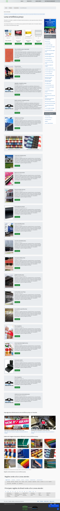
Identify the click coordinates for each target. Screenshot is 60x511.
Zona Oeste (18, 479)
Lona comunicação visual (49, 85)
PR (15, 491)
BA (24, 491)
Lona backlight (47, 39)
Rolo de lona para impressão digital (50, 96)
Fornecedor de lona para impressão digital (49, 54)
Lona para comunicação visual (49, 63)
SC (17, 491)
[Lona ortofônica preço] (8, 33)
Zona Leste (27, 479)
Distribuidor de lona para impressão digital (10, 14)
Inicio (22, 1)
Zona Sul (22, 479)
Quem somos (38, 1)
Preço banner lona (48, 93)
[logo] (7, 1)
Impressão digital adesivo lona (49, 106)
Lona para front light (19, 14)
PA (35, 491)
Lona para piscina (48, 119)
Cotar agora (8, 43)
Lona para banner (31, 14)
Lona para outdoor (25, 14)
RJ (5, 491)
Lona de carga (47, 115)
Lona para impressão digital (50, 46)
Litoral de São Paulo (39, 479)
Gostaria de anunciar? (50, 1)
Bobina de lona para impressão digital (39, 14)
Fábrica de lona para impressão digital (48, 81)
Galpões (46, 121)
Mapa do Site (52, 501)
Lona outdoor (47, 88)
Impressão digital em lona (49, 56)
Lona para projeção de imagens (49, 66)
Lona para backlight (48, 73)
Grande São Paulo (32, 479)
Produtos (29, 1)
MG (8, 491)
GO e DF (30, 491)
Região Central (7, 479)
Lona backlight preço (48, 60)
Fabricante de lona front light (50, 103)
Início (38, 501)
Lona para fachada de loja (49, 75)
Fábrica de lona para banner (50, 101)
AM (33, 491)
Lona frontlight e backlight (49, 108)
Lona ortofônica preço (49, 110)
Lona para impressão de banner (49, 91)
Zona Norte (13, 479)
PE (22, 491)
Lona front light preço (49, 71)
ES (10, 491)
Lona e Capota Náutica (49, 123)
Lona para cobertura (48, 117)
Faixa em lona (47, 41)
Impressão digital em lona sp (50, 69)
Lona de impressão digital (49, 87)
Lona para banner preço (49, 68)
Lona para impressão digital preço (50, 51)
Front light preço (48, 83)
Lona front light (47, 43)
